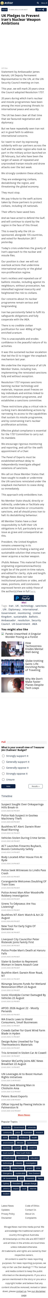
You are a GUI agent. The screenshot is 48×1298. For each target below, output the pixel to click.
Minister (20, 1142)
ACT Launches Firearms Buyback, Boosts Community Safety (21, 847)
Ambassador (8, 620)
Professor (24, 1137)
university (32, 1127)
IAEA (34, 624)
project (29, 1168)
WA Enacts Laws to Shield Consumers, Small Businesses (19, 1021)
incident (6, 1193)
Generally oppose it (17, 767)
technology (27, 605)
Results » (35, 786)
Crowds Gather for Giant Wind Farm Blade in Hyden (23, 1032)
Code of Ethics (32, 1205)
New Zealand (34, 1173)
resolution (24, 620)
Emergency (7, 1173)
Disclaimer (6, 1217)
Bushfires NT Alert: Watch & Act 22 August (22, 916)
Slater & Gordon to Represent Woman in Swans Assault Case (19, 963)
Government (8, 613)
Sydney (6, 1183)
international (30, 609)
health (34, 1137)
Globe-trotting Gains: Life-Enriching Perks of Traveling (34, 665)
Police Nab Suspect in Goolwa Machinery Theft (19, 817)
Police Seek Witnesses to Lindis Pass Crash (23, 872)
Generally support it (17, 761)
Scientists (30, 1178)
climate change (30, 1183)
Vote (8, 786)
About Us (30, 1213)
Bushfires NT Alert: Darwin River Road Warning (21, 828)
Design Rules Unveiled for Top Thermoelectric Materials (20, 1043)
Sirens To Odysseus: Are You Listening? (18, 905)
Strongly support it (17, 755)
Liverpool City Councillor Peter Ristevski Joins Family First (20, 941)
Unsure (10, 779)
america (6, 1188)
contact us (21, 1291)
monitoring (24, 613)
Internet (33, 1188)
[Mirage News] (7, 3)
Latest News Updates (7, 1207)
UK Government (21, 624)
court (24, 1188)
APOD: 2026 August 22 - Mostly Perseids (20, 1009)
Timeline (6, 796)
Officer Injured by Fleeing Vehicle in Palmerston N (23, 1106)
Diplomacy (14, 609)
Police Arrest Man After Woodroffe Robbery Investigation (22, 894)
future (40, 1178)
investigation (31, 1163)
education (35, 1158)
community (7, 1132)
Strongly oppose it (17, 773)
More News (24, 1115)
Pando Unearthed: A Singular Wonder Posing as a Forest (23, 635)
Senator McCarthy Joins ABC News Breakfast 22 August (22, 1062)
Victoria (14, 1137)
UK (17, 605)
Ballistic (33, 616)
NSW (5, 1137)
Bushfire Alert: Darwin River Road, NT (22, 974)
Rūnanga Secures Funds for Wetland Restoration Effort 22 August (23, 985)
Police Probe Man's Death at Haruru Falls (23, 952)
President (17, 1183)
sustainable (20, 616)
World (4, 9)
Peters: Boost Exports (14, 1096)
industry (19, 1163)
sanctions (41, 605)
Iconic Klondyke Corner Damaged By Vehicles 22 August (23, 996)
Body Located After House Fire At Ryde (21, 858)
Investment (22, 1158)
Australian (28, 1132)
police (17, 1132)
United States (17, 1168)
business (7, 1148)
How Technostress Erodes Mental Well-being (34, 647)
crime (38, 1168)
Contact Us (30, 1209)
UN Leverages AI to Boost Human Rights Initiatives (21, 1075)
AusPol (6, 1168)
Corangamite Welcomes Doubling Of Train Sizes (23, 883)
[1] (32, 1267)
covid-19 (32, 1148)
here (32, 591)
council (17, 1148)
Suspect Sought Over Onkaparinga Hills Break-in (22, 806)
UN (4, 609)
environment (8, 1142)
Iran (11, 605)
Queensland (32, 1142)
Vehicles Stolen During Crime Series (23, 838)
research (39, 1132)
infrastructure (8, 1158)
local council (8, 1153)
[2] (34, 1267)
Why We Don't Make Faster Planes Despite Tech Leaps (34, 683)
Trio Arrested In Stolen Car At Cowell (23, 1053)
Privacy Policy (8, 1213)
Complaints (31, 1217)
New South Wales (23, 1153)
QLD (21, 1178)
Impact (16, 1188)
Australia (6, 1127)
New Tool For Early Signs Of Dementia (18, 927)
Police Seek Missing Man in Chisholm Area (18, 1086)
